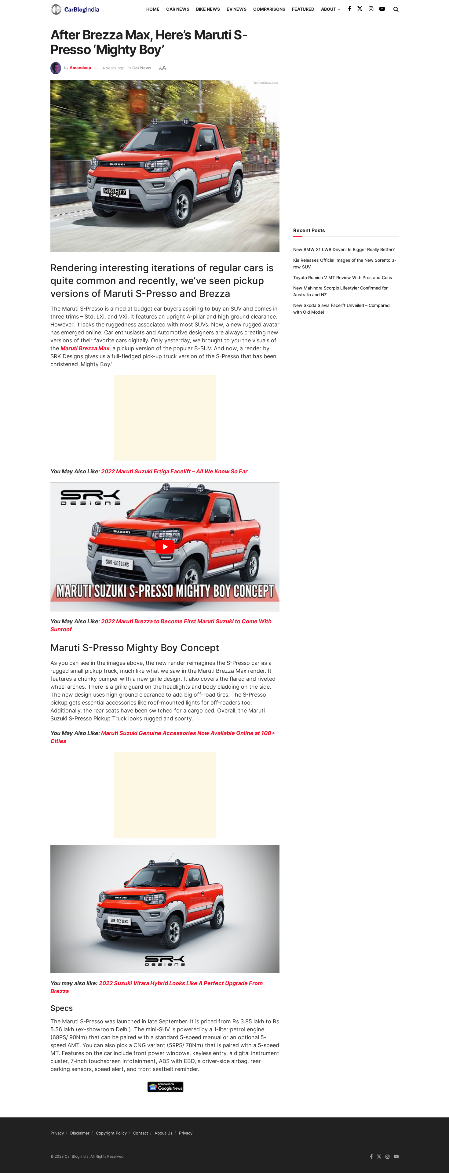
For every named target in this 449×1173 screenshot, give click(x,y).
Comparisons (269, 9)
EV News (236, 9)
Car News (177, 9)
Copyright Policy (111, 1133)
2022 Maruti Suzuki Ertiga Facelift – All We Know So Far (174, 471)
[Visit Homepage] (74, 9)
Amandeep (80, 67)
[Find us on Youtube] (382, 9)
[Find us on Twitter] (360, 9)
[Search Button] (396, 9)
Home (152, 9)
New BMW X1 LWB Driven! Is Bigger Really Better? (344, 249)
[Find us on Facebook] (349, 9)
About (328, 9)
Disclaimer (79, 1133)
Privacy (57, 1133)
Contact (140, 1133)
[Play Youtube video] (164, 547)
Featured (303, 9)
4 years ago (113, 67)
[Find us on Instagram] (371, 9)
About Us (164, 1133)
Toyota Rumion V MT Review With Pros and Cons (342, 277)
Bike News (208, 9)
